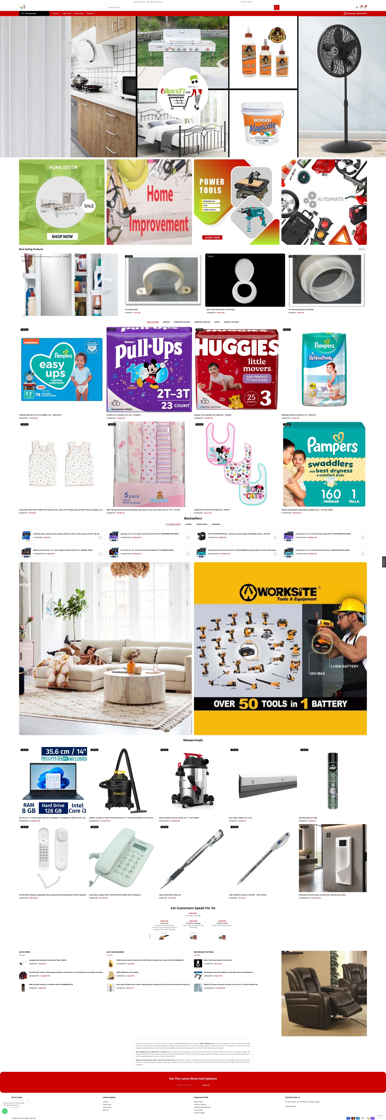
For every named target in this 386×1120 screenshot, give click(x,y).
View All (361, 249)
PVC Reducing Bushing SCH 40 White (301, 309)
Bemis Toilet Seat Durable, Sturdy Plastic (221, 309)
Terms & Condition (200, 1104)
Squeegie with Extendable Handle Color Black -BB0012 (47, 960)
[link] (355, 13)
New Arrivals (79, 13)
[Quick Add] (100, 537)
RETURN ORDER (199, 1113)
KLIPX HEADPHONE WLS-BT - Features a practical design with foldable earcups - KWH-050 (239, 534)
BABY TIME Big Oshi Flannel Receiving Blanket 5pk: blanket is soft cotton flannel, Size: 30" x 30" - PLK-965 (143, 510)
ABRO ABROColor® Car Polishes (128, 972)
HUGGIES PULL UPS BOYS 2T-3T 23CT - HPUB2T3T (124, 415)
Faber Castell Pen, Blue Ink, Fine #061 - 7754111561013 (248, 895)
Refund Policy (198, 1102)
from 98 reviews (192, 916)
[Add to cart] (188, 537)
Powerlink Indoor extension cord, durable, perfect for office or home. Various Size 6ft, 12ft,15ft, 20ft (66, 534)
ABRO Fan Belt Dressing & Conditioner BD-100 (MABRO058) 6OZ (51, 984)
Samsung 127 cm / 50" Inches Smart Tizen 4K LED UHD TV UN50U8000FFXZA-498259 (150, 534)
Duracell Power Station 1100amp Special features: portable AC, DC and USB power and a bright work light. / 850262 (66, 972)
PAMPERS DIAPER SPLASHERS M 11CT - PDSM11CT (298, 415)
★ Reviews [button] (384, 562)
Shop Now (25, 261)
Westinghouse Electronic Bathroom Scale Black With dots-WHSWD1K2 (228, 972)
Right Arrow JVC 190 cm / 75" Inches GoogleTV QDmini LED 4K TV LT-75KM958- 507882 (63, 550)
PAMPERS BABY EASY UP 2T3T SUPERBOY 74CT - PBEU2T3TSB (40, 415)
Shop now (192, 86)
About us (15, 1102)
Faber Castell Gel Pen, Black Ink (170, 895)
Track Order (16, 1107)
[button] (188, 154)
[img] (193, 913)
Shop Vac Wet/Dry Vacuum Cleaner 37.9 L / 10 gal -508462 (179, 818)
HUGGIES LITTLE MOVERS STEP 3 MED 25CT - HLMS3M (212, 415)
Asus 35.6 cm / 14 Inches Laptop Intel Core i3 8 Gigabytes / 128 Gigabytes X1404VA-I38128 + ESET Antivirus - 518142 (52, 818)
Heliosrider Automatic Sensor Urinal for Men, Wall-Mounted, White (322, 895)
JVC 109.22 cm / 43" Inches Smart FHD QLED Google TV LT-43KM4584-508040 (147, 550)
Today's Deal (66, 13)
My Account (15, 1104)
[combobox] (193, 7)
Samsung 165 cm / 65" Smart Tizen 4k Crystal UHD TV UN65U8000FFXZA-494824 (323, 534)
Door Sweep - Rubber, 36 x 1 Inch (240, 818)
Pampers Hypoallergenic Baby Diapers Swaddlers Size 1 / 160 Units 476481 (307, 510)
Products (56, 13)
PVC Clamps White (131, 309)
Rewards (90, 13)
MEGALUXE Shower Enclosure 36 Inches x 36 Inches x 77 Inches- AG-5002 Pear (231, 984)
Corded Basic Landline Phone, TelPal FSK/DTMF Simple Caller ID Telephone (115, 895)
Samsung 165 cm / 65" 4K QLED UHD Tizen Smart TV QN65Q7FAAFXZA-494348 (322, 550)
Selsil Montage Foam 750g (308, 818)
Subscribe (206, 1085)
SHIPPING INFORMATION (202, 1107)
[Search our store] (276, 7)
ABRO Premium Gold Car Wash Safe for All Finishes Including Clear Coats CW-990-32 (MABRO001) (150, 960)
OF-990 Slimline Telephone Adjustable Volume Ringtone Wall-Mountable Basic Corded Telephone (52, 895)
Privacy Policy (198, 1110)
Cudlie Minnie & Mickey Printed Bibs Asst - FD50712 (212, 510)
